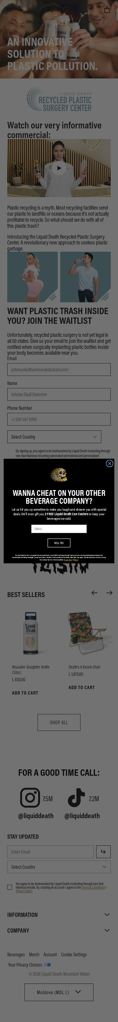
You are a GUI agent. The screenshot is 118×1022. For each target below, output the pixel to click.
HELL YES (59, 543)
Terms (76, 560)
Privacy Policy (68, 560)
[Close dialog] (110, 463)
